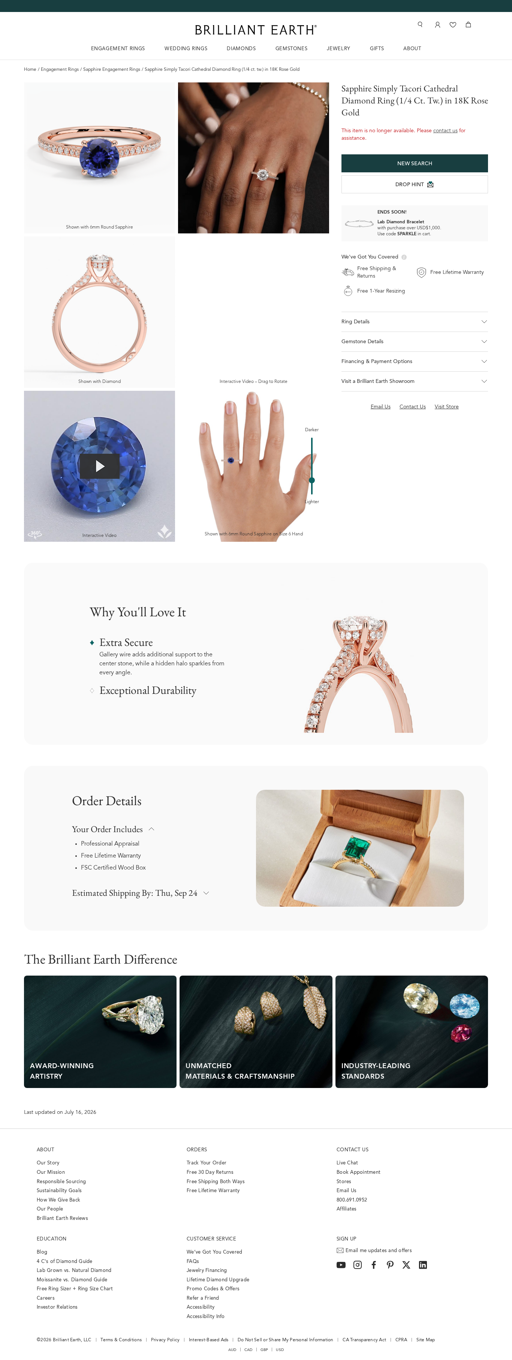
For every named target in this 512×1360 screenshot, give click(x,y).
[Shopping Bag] (468, 24)
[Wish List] (453, 24)
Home (30, 69)
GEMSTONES (291, 48)
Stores (344, 1181)
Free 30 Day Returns (210, 1172)
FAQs (193, 1261)
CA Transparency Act (364, 1340)
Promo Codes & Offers (213, 1289)
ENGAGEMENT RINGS (118, 48)
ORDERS (197, 1150)
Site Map (425, 1340)
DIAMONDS (241, 48)
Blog (42, 1252)
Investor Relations (57, 1307)
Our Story (48, 1163)
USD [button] (280, 1350)
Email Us (346, 1190)
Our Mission (51, 1172)
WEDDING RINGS (186, 48)
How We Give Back (58, 1200)
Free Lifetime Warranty (111, 856)
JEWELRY (338, 48)
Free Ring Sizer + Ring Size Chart (75, 1289)
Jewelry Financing (207, 1270)
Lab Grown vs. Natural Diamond (74, 1270)
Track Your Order (206, 1163)
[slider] (312, 480)
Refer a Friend (203, 1298)
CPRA (401, 1340)
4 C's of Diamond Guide (65, 1261)
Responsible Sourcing (61, 1181)
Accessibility (200, 1307)
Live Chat (347, 1163)
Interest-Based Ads (209, 1340)
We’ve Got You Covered (214, 1252)
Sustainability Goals (59, 1190)
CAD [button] (248, 1350)
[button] (414, 322)
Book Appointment (358, 1172)
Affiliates (347, 1209)
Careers (46, 1298)
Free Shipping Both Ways (216, 1181)
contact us (445, 131)
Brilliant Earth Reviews (62, 1218)
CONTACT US (352, 1150)
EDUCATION (52, 1239)
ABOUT (412, 48)
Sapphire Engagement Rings (111, 69)
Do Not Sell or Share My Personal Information (285, 1340)
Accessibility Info (206, 1316)
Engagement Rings (60, 69)
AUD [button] (232, 1350)
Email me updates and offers (379, 1250)
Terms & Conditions (121, 1340)
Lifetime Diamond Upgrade (218, 1280)
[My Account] (437, 24)
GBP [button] (264, 1350)
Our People (50, 1209)
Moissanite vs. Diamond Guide (72, 1280)
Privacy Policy (165, 1340)
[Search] (419, 24)
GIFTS (377, 48)
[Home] (256, 29)
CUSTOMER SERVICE (211, 1239)
